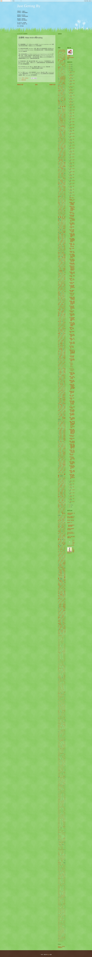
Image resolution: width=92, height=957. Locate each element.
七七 (64, 70)
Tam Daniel (60, 910)
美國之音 (61, 272)
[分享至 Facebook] (35, 78)
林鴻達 (64, 243)
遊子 (58, 503)
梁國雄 (61, 352)
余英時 (64, 155)
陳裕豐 (62, 407)
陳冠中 (59, 392)
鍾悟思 (60, 605)
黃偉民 (64, 462)
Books (64, 677)
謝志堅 (64, 599)
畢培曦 (60, 360)
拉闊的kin (63, 214)
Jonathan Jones (60, 770)
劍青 (63, 532)
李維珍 (61, 188)
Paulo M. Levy (61, 856)
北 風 (62, 102)
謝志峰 (61, 599)
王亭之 (64, 95)
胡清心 (59, 277)
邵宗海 (62, 248)
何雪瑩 (62, 148)
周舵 (63, 209)
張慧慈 (59, 340)
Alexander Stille (60, 639)
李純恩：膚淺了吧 (72, 276)
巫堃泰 (61, 171)
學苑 (64, 574)
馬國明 (63, 310)
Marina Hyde (60, 807)
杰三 (64, 221)
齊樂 (63, 520)
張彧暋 (61, 330)
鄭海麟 (64, 562)
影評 (58, 533)
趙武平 (62, 516)
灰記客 (60, 135)
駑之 (63, 566)
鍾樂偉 (64, 606)
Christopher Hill (60, 687)
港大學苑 (64, 433)
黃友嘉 (64, 452)
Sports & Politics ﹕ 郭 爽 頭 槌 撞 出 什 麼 (71, 533)
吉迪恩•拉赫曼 (61, 119)
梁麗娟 (64, 356)
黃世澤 (64, 453)
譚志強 (64, 618)
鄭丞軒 (64, 557)
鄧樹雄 (62, 555)
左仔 (60, 112)
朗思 (60, 299)
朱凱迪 (62, 130)
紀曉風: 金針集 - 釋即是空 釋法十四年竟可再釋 (72, 476)
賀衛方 (63, 444)
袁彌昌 (62, 304)
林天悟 (64, 226)
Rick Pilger (60, 871)
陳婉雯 (64, 398)
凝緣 (61, 573)
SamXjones (63, 883)
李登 (60, 185)
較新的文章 (20, 84)
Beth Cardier (63, 671)
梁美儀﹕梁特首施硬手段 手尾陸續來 (72, 298)
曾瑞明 (60, 431)
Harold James (63, 730)
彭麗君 (64, 429)
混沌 (69, 55)
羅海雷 (63, 616)
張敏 (64, 331)
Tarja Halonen (63, 912)
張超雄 (64, 333)
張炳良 (59, 328)
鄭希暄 (59, 560)
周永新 (61, 207)
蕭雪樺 (59, 585)
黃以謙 (61, 454)
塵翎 (62, 507)
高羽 (62, 313)
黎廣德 (60, 572)
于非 (58, 72)
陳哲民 (60, 395)
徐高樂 (62, 295)
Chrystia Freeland (61, 690)
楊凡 (58, 477)
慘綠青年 (64, 508)
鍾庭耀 (64, 604)
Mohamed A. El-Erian (61, 832)
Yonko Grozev (60, 933)
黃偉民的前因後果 (62, 463)
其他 (60, 204)
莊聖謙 (60, 363)
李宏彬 (63, 177)
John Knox (63, 764)
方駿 (60, 89)
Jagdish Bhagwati (62, 748)
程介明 (60, 439)
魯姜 (59, 567)
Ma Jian (63, 800)
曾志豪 (64, 430)
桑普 (62, 299)
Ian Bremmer (63, 738)
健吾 (61, 314)
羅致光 (63, 615)
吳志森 (61, 160)
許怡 (63, 367)
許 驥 (61, 366)
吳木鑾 (61, 159)
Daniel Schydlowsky (61, 695)
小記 (60, 75)
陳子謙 (61, 381)
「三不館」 (59, 63)
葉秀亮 (59, 490)
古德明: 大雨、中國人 (72, 213)
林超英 (62, 239)
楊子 (64, 477)
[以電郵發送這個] (31, 78)
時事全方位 (62, 297)
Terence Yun (61, 915)
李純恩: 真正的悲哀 (71, 311)
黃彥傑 (59, 459)
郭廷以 (63, 375)
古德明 (22, 79)
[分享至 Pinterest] (36, 78)
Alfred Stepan (60, 642)
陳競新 (61, 415)
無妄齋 (64, 436)
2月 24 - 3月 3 (72, 481)
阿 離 (61, 251)
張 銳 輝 (64, 319)
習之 (58, 361)
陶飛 (60, 416)
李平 (62, 173)
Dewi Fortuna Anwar (62, 707)
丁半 (62, 67)
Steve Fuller (63, 904)
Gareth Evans (60, 720)
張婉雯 (62, 331)
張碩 (64, 338)
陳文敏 (61, 384)
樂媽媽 (64, 534)
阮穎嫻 (59, 203)
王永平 (61, 93)
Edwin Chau (63, 714)
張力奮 (60, 320)
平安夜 (63, 112)
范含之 (61, 279)
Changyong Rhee (61, 680)
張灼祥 (59, 325)
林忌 (62, 229)
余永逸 (64, 151)
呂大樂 (61, 167)
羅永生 (62, 612)
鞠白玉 (61, 607)
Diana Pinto (60, 708)
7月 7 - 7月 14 (72, 145)
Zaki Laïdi (60, 938)
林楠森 (62, 240)
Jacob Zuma (63, 747)
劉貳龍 (59, 527)
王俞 (60, 96)
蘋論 (59, 629)
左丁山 (64, 111)
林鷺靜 (63, 244)
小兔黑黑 (62, 73)
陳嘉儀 (64, 408)
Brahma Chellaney (62, 678)
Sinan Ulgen (60, 898)
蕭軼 (62, 585)
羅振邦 (59, 616)
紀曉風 (60, 271)
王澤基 (62, 100)
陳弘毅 (60, 387)
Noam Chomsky (60, 847)
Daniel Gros (62, 694)
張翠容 (60, 339)
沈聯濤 (59, 200)
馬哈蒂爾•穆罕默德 (62, 307)
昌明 (60, 215)
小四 (61, 72)
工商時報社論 (62, 77)
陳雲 (62, 405)
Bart (63, 668)
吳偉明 (61, 162)
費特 (60, 444)
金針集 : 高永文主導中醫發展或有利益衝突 (72, 324)
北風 (62, 104)
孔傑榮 (61, 84)
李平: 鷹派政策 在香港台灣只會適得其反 (72, 256)
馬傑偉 (62, 311)
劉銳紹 (59, 531)
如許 (61, 124)
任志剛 (64, 115)
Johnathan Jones (60, 767)
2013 (70, 70)
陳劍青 (63, 409)
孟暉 (64, 213)
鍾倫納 (60, 604)
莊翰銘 (63, 363)
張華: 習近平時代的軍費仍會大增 (72, 260)
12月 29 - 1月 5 (72, 72)
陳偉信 (59, 397)
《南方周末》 (60, 54)
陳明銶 (60, 391)
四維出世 (63, 109)
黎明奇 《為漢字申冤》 (61, 569)
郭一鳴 (64, 373)
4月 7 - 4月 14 (72, 180)
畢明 (64, 358)
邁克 (61, 603)
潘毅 (63, 542)
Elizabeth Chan (61, 716)
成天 (61, 127)
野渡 (63, 379)
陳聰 (63, 413)
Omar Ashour (60, 853)
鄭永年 (60, 557)
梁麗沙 (60, 356)
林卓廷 (61, 232)
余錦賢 (59, 157)
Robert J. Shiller (61, 874)
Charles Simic (60, 681)
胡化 (62, 274)
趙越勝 (64, 517)
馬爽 (58, 311)
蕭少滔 (61, 581)
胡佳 (64, 274)
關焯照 (59, 623)
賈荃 (62, 501)
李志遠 (59, 178)
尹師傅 (61, 81)
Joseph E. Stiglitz (61, 776)
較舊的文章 (52, 84)
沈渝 (63, 198)
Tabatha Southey (61, 909)
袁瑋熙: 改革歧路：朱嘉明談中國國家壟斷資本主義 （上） (72, 446)
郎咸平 (63, 280)
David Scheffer (61, 704)
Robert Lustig (60, 876)
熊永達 (60, 509)
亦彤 (61, 115)
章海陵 (62, 422)
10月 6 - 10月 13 (72, 107)
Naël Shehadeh (63, 841)
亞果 (62, 203)
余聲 (62, 157)
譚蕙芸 (59, 621)
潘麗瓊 (59, 543)
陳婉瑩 (60, 399)
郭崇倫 (60, 378)
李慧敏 (60, 190)
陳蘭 (64, 415)
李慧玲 (64, 189)
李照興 (59, 186)
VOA (58, 928)
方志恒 (61, 87)
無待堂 (60, 437)
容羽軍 (59, 291)
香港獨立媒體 (60, 284)
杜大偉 (62, 192)
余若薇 (60, 155)
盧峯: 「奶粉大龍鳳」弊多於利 (72, 377)
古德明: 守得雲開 (71, 398)
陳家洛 (64, 395)
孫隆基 (61, 289)
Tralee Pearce (62, 924)
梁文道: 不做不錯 (70, 520)
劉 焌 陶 (59, 521)
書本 (59, 298)
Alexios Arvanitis (61, 640)
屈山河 (60, 214)
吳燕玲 (60, 166)
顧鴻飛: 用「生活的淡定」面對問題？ (72, 219)
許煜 (64, 369)
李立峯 (62, 174)
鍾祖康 (64, 605)
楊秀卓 (60, 479)
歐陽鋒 (63, 538)
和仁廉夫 (60, 212)
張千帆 (63, 320)
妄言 (64, 124)
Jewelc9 (62, 760)
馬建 (60, 308)
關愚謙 (64, 623)
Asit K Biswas (61, 662)
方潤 (64, 88)
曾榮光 (64, 431)
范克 (64, 278)
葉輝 (62, 496)
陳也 (62, 380)
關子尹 (64, 621)
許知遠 (63, 368)
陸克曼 (61, 421)
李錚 (62, 191)
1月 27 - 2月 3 (72, 492)
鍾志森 (64, 603)
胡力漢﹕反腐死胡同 (72, 407)
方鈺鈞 (62, 88)
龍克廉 (62, 593)
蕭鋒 (64, 585)
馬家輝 (59, 309)
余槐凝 (63, 156)
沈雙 (62, 200)
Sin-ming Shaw (61, 897)
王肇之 (61, 99)
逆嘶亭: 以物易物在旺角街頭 (72, 335)
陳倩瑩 (64, 393)
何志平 (59, 144)
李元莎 (60, 172)
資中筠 (59, 501)
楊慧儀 (62, 483)
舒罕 (64, 442)
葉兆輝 (63, 489)
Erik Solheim (60, 717)
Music (64, 838)
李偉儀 (61, 184)
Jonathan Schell (60, 771)
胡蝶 (62, 277)
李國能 (64, 184)
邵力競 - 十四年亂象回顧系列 (61, 947)
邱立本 (60, 246)
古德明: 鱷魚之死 (71, 227)
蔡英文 (62, 548)
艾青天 (62, 138)
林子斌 (64, 225)
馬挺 (60, 310)
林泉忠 (62, 234)
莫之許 (62, 364)
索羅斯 (60, 302)
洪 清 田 (64, 267)
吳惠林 (61, 165)
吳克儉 (64, 159)
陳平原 (64, 386)
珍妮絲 (61, 269)
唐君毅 (61, 285)
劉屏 (64, 522)
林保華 (62, 233)
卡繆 (61, 105)
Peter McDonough (61, 859)
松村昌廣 (62, 223)
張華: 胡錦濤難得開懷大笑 (72, 414)
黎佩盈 (59, 568)
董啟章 (59, 500)
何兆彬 (63, 143)
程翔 (64, 439)
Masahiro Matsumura (61, 817)
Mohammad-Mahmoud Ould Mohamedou (61, 835)
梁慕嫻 (61, 355)
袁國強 (59, 303)
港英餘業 (60, 434)
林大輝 (61, 225)
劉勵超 (60, 532)
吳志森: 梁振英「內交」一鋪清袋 (72, 230)
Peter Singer (60, 860)
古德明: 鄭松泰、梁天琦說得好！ (71, 514)
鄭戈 (64, 556)
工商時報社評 (63, 76)
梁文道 (61, 345)
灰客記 (64, 133)
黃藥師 (61, 470)
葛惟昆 (64, 497)
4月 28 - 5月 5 (72, 171)
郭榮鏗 (60, 379)
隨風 (58, 591)
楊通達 (62, 481)
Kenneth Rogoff (60, 785)
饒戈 (62, 629)
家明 (63, 290)
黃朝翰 (60, 466)
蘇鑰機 (64, 628)
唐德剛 (60, 286)
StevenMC (59, 908)
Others (59, 854)
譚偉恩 (60, 619)
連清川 (61, 373)
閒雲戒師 (62, 445)
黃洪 (61, 460)
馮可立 (61, 447)
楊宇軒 (64, 478)
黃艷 (60, 471)
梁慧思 (64, 355)
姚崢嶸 (61, 263)
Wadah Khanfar (61, 930)
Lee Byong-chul (61, 791)
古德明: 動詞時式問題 (71, 356)
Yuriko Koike (63, 937)
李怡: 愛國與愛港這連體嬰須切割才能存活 (72, 240)
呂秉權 (62, 168)
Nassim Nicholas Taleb (61, 843)
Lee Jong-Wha (60, 793)
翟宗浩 (59, 512)
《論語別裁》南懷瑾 (61, 60)
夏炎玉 (62, 287)
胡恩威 (60, 275)
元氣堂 (63, 82)
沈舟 (62, 196)
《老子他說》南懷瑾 (61, 49)
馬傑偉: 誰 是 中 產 (71, 439)
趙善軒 (61, 517)
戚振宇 (62, 344)
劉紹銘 (63, 526)
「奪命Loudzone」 (61, 66)
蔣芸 (63, 550)
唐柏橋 (64, 285)
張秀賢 (62, 325)
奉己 (58, 213)
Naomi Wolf (61, 842)
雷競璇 (63, 506)
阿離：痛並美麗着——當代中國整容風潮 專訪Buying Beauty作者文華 (72, 424)
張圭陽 (64, 322)
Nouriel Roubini (60, 849)
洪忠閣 (60, 268)
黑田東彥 (59, 472)
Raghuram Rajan (61, 864)
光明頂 (60, 118)
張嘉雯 (61, 338)
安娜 (59, 125)
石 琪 (62, 113)
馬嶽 (59, 313)
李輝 (60, 191)
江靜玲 (60, 132)
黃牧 (60, 458)
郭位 (59, 375)
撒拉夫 (61, 534)
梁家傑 (62, 350)
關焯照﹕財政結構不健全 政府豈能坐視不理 (72, 302)
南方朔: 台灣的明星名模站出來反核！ (72, 467)
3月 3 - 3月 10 (72, 195)
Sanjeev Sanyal (60, 885)
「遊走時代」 (63, 64)
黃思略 (62, 459)
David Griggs (63, 699)
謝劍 (58, 601)
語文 (25, 79)
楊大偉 (62, 477)
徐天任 (63, 292)
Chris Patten (63, 683)
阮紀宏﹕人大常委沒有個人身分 (72, 273)
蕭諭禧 (60, 586)
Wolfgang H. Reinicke (61, 931)
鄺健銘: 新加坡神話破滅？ (71, 392)
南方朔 (63, 257)
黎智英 (64, 570)
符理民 (63, 360)
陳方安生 (62, 385)
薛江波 (60, 597)
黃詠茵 (59, 468)
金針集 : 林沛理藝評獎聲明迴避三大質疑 (72, 235)
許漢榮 (60, 370)
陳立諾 (63, 387)
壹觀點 (61, 429)
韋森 (58, 281)
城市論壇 (60, 261)
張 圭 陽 (60, 319)
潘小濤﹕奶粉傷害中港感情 (72, 343)
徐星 (63, 293)
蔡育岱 (62, 546)
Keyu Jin (59, 788)
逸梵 (58, 445)
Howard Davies (60, 737)
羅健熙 (59, 617)
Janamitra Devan (61, 752)
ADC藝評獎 (60, 635)
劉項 (61, 528)
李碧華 (63, 186)
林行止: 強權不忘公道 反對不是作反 (71, 517)
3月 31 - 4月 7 (72, 183)
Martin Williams (61, 815)
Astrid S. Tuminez (61, 663)
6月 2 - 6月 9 (72, 156)
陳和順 (62, 390)
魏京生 (60, 611)
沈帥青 (62, 197)
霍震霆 (62, 591)
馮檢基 (60, 450)
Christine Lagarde (61, 686)
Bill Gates (60, 672)
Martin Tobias (63, 814)
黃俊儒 (63, 458)
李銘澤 (64, 188)
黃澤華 (62, 469)
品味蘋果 (64, 260)
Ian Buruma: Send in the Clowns (71, 369)
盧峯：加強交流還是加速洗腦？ (72, 418)
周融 (64, 210)
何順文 (59, 149)
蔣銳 (58, 551)
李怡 (64, 178)
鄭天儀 (62, 556)
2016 (70, 64)
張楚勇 (59, 336)
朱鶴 (64, 130)
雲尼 (62, 446)
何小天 (60, 143)
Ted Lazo (63, 914)
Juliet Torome (61, 779)
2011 (70, 506)
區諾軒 (62, 315)
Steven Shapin (60, 907)
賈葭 (64, 501)
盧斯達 (60, 580)
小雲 (63, 75)
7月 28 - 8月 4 (72, 136)
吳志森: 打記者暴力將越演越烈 (72, 373)
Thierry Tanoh (60, 919)
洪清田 (64, 268)
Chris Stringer (61, 684)
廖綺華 (60, 508)
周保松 (64, 208)
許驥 (64, 372)
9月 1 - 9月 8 (72, 121)
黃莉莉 (64, 465)
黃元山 (61, 452)
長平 (62, 250)
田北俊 (59, 113)
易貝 (61, 221)
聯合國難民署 (63, 595)
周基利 (60, 209)
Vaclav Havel (60, 925)
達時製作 (62, 503)
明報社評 (61, 217)
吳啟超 (62, 163)
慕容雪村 (62, 533)
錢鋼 (63, 589)
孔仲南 (59, 83)
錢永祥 (63, 587)
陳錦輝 (64, 411)
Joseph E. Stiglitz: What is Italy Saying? (71, 364)
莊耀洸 (59, 364)
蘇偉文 (61, 627)
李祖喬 (62, 182)
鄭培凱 (64, 563)
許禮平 (64, 370)
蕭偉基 (63, 583)
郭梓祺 (64, 378)
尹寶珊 (60, 82)
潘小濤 (59, 539)
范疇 (60, 280)
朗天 (64, 298)
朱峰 (58, 130)
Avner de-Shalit (60, 665)
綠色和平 (62, 511)
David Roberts (63, 702)
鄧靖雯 (59, 555)
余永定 (61, 151)
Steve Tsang (62, 906)
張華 (59, 333)
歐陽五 (64, 536)
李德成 (60, 189)
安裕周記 (63, 126)
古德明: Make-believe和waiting (72, 294)
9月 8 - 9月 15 (72, 118)
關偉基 (63, 622)
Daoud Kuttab (60, 696)
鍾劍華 (60, 606)
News (60, 844)
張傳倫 (63, 334)
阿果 (59, 252)
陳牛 (61, 386)
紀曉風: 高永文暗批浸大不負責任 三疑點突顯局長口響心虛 (72, 387)
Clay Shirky (60, 692)
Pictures (59, 862)
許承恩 (59, 368)
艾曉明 (62, 139)
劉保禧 (62, 522)
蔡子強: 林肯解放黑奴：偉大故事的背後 (72, 307)
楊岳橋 (63, 479)
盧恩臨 (64, 578)
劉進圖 (62, 527)
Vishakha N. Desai (61, 927)
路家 (63, 502)
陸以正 (63, 419)
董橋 (63, 500)
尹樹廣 (64, 81)
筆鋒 (61, 441)
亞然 (64, 203)
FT (63, 719)
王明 (61, 95)
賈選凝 (60, 502)
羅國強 (62, 617)
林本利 (60, 228)
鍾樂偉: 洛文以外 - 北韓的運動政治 (72, 451)
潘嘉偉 (60, 542)
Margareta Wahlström (61, 806)
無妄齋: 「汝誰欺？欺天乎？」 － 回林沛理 (72, 245)
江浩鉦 (64, 131)
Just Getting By (29, 5)
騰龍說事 (62, 630)
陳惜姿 (64, 399)
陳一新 (59, 380)
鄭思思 (62, 561)
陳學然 (61, 411)
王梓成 (63, 96)
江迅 (60, 131)
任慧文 (60, 116)
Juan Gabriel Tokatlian (61, 778)
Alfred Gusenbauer (61, 641)
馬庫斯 (64, 309)
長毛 (60, 250)
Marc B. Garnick (61, 803)
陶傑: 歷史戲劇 (71, 332)
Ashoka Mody (63, 660)
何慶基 (62, 149)
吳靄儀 (64, 166)
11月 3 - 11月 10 (72, 96)
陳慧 (62, 410)
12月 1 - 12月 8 (72, 84)
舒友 (58, 442)
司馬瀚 (62, 108)
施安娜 (59, 266)
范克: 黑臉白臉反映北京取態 (72, 224)
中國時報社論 (62, 78)
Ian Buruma (61, 740)
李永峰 (59, 174)
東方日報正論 (61, 222)
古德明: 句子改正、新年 (72, 252)
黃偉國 (60, 464)
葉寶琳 (61, 497)
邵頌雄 (61, 249)
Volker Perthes (63, 928)
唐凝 (63, 286)
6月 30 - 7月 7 (72, 148)
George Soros (60, 722)
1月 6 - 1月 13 (72, 501)
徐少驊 (59, 293)
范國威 (64, 279)
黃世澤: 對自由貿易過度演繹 (72, 359)
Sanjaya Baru (61, 884)
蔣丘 (60, 550)
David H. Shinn (61, 700)
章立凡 (59, 422)
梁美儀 (60, 349)
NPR (64, 849)
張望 (63, 332)
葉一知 (59, 489)
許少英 (60, 367)
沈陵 (60, 198)
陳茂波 (61, 393)
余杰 (60, 154)
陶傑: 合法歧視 (71, 249)
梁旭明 (62, 346)
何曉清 (62, 150)
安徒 (62, 125)
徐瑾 (63, 296)
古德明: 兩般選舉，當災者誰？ (71, 529)
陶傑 (63, 418)
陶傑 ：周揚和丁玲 (71, 396)
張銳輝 (62, 340)
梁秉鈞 (64, 348)
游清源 (64, 435)
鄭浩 (61, 562)
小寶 (58, 76)
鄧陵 (63, 554)
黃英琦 (64, 460)
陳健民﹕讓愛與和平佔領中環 (72, 471)
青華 (61, 254)
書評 (62, 298)
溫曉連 (61, 485)
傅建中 (61, 424)
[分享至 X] (33, 78)
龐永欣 (63, 611)
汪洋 (59, 195)
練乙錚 (63, 543)
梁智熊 (62, 354)
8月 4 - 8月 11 (72, 133)
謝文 (62, 598)
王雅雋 (62, 97)
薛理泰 (59, 598)
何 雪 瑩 (64, 142)
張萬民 (62, 337)
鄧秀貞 (60, 554)
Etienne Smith (63, 718)
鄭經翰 (61, 564)
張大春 (59, 321)
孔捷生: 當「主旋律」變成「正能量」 (72, 458)
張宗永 (61, 326)
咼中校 (60, 260)
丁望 (62, 69)
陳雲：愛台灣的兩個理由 (72, 442)
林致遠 (59, 236)
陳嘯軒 (59, 410)
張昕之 (60, 327)
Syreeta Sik (63, 908)
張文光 (60, 322)
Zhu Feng (62, 939)
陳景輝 (63, 403)
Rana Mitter (60, 865)
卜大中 (63, 71)
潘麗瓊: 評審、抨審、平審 (72, 328)
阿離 (63, 252)
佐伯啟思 (61, 141)
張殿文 (62, 336)
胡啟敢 (63, 275)
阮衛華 (63, 202)
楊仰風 (60, 478)
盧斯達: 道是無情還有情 (72, 263)
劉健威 (59, 525)
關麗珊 (60, 624)
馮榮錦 (64, 448)
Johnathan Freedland (61, 766)
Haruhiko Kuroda (61, 731)
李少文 (63, 172)
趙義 (60, 519)
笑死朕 (64, 301)
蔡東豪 (59, 546)
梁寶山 (60, 357)
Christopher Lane (61, 688)
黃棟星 (63, 466)
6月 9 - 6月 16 (72, 154)
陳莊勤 (60, 402)
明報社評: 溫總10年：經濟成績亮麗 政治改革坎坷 (72, 352)
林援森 (59, 239)
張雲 (60, 334)
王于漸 (62, 91)
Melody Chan (60, 818)
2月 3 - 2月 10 (72, 489)
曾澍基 (60, 433)
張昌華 (64, 326)
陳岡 (64, 390)
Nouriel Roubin (60, 848)
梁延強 (61, 348)
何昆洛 (62, 144)
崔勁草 (64, 316)
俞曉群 (64, 254)
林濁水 (60, 243)
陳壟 (58, 414)
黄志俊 (63, 471)
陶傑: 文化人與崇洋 (71, 454)
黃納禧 (60, 462)
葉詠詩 (62, 494)
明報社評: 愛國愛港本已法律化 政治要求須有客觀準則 (72, 268)
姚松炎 (62, 262)
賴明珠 (60, 587)
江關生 (64, 132)
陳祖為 (63, 396)
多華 (58, 124)
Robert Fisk (63, 873)
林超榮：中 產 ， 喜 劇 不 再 (71, 279)
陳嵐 (63, 402)
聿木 (58, 138)
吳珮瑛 (62, 161)
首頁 (36, 84)
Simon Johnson (63, 896)
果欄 (58, 245)
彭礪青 (60, 430)
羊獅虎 (60, 137)
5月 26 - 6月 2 (72, 159)
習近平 (62, 361)
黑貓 (62, 472)
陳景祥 (59, 403)
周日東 (62, 206)
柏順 (64, 266)
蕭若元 (62, 582)
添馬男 (64, 357)
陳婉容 (61, 398)
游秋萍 (61, 435)
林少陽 (61, 227)
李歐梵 (64, 190)
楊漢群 (59, 483)
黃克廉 (60, 456)
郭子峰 (60, 374)
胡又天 (63, 273)
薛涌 (63, 597)
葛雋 (60, 499)
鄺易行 (61, 610)
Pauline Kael (63, 855)
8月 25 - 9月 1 (72, 124)
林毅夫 (61, 242)
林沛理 (63, 231)
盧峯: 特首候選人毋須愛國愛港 (72, 462)
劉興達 (64, 531)
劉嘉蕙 (64, 528)
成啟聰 (60, 129)
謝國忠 (63, 600)
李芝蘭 (61, 179)
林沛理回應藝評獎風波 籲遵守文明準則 (72, 319)
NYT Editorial (61, 850)
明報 (63, 215)
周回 (64, 207)
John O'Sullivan (61, 765)
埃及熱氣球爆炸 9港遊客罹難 (71, 526)
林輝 (64, 242)
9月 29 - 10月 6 (72, 110)
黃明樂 (62, 457)
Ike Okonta (60, 741)
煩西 (64, 485)
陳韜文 (62, 414)
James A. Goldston (61, 749)
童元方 (61, 440)
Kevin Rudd (62, 787)
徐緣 (58, 297)
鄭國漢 (60, 563)
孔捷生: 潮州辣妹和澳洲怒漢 (72, 314)
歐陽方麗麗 (61, 537)
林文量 (64, 227)
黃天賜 (60, 453)
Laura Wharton (63, 790)
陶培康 (59, 418)
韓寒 (62, 609)
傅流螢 (64, 424)
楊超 (60, 482)
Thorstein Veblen (60, 920)
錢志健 (59, 588)
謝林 (60, 600)
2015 (70, 66)
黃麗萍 (64, 470)
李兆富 (62, 176)
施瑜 (62, 266)
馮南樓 (64, 447)
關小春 (60, 622)
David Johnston (60, 701)
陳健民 (63, 397)
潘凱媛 (64, 540)
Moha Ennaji (60, 831)
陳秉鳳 (63, 391)
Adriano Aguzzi (63, 636)
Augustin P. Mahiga (61, 664)
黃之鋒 (59, 451)
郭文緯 (63, 374)
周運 (58, 210)
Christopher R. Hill (61, 689)
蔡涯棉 (61, 549)
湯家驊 (60, 436)
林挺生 (62, 236)
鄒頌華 (62, 505)
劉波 (58, 522)
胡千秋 (59, 274)
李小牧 (64, 171)
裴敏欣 (62, 512)
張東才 (63, 327)
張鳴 (63, 339)
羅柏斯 (60, 615)
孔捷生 (63, 83)
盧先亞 (61, 577)
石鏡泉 (61, 114)
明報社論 (61, 219)
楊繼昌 (62, 484)
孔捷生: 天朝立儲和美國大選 (71, 537)
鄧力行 (62, 551)
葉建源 (62, 490)
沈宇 (62, 195)
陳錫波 (60, 413)
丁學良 (61, 70)
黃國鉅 (61, 465)
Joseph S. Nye (62, 777)
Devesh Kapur (63, 706)
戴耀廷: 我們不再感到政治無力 (72, 381)
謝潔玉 (62, 601)
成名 (64, 127)
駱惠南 (61, 592)
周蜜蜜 (62, 210)
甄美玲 (59, 511)
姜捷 (64, 263)
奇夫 (63, 212)
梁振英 (62, 351)
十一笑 (60, 71)
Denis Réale (60, 705)
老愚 (63, 137)
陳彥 (62, 392)
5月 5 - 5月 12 (72, 168)
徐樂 (60, 296)
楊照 (63, 482)
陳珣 (60, 396)
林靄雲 (60, 244)
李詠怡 (63, 185)
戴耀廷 (61, 594)
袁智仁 (62, 303)
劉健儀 (62, 525)
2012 (70, 505)
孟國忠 (62, 213)
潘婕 (61, 540)
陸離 (63, 421)
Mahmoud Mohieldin (61, 801)
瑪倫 (63, 509)
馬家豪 (63, 308)
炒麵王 (64, 245)
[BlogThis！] (32, 78)
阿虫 (63, 251)
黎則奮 (61, 570)
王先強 (62, 94)
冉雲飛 (59, 102)
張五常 (64, 321)
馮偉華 (60, 448)
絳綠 (63, 441)
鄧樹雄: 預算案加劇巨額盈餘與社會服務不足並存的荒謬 (72, 431)
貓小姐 (64, 586)
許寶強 (60, 372)
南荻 (61, 258)
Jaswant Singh (60, 753)
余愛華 (60, 156)
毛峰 (63, 90)
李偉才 (63, 183)
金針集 (64, 249)
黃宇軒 (64, 454)
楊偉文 (59, 481)
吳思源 (59, 161)
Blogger (48, 954)
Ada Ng (63, 634)
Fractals (60, 719)
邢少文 (62, 201)
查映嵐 (60, 267)
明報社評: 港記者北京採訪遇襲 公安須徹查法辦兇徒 (72, 208)
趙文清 (62, 515)
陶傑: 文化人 (71, 197)
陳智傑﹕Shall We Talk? (72, 200)
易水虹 (62, 220)
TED (60, 913)
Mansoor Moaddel (61, 802)
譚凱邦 (63, 619)
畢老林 (61, 358)
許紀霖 (61, 369)
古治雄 (64, 105)
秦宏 (61, 301)
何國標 (61, 147)
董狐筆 (63, 499)
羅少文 (59, 612)
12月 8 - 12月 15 (72, 81)
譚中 (61, 618)
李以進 (59, 173)
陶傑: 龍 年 (69, 522)
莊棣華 (64, 362)
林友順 (60, 226)
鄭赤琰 (62, 560)
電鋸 (58, 507)
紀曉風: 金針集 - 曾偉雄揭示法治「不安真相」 (72, 403)
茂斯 (61, 278)
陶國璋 (63, 416)
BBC (58, 669)
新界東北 (61, 474)
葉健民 (61, 493)
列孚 (64, 118)
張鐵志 (61, 343)
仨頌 (63, 101)
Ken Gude (62, 784)
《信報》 (62, 53)
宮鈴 (60, 290)
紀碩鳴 (64, 269)
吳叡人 (64, 165)
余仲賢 (60, 153)
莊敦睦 (61, 362)
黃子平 (63, 450)
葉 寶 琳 (63, 488)
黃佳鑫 (63, 456)
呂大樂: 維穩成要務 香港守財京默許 (72, 287)
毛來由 (63, 89)
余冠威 (64, 154)
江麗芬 (60, 133)
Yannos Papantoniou (61, 932)
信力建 (60, 255)
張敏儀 (60, 332)
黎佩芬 (62, 567)
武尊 (61, 245)
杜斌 (61, 194)
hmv (63, 736)
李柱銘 (61, 180)
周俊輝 (60, 208)
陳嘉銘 (61, 408)
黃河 (64, 457)
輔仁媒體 (59, 520)
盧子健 (60, 575)
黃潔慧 (62, 468)
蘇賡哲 (60, 628)
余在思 (64, 153)
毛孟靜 (59, 90)
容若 (62, 291)
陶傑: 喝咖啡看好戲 (71, 291)
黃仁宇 (63, 451)
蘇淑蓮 (64, 627)
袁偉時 (63, 302)
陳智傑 (61, 404)
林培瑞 (62, 237)
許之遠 (64, 366)
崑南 (61, 316)
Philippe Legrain (61, 861)
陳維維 (60, 409)
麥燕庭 (62, 423)
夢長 (64, 507)
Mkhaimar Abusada (61, 830)
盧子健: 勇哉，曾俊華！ (71, 347)
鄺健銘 (64, 610)
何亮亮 (62, 145)
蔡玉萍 (63, 545)
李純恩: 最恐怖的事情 (71, 216)
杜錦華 (64, 194)
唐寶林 (59, 287)
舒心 (61, 442)
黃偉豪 (64, 464)
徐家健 (59, 295)
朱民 (63, 129)
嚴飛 (63, 624)
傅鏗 (62, 428)
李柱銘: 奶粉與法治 (71, 283)
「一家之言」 (61, 61)
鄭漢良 (60, 566)
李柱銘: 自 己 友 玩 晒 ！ (71, 436)
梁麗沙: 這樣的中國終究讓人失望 (72, 410)
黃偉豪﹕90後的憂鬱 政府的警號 (72, 203)
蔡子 (61, 544)
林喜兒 (63, 238)
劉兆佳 (63, 521)
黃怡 (58, 457)
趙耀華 (63, 519)
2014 (70, 68)
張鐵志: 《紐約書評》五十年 (72, 339)
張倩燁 (63, 328)
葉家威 (62, 491)
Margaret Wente (60, 805)
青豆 (58, 254)
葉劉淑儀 (61, 495)
